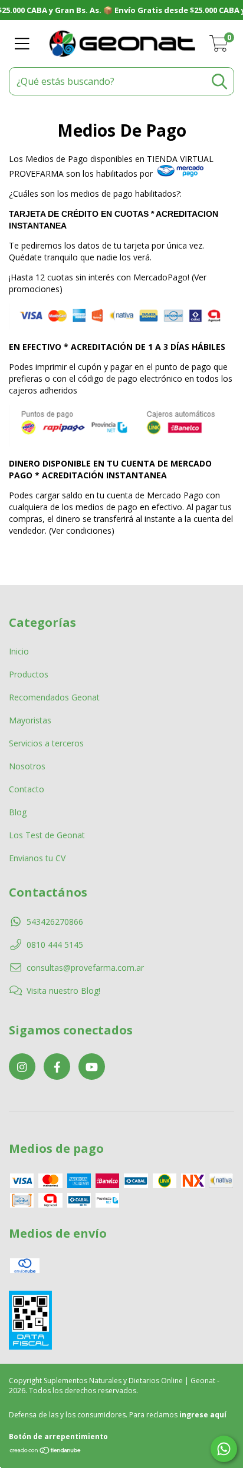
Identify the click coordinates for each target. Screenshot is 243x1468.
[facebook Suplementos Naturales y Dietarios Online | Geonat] (57, 1066)
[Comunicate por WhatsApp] (224, 1449)
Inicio (19, 651)
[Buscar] (219, 81)
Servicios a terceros (46, 743)
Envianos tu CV (37, 858)
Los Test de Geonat (47, 835)
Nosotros (27, 766)
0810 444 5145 (55, 944)
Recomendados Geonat (54, 697)
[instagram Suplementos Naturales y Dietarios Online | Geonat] (22, 1066)
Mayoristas (30, 720)
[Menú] (22, 44)
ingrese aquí (202, 1415)
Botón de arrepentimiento (58, 1436)
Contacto (26, 789)
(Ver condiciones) (81, 530)
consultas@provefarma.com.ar (85, 967)
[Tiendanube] (46, 1451)
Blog (18, 812)
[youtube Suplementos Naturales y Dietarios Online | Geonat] (91, 1066)
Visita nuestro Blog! (63, 990)
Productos (28, 674)
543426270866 (55, 921)
